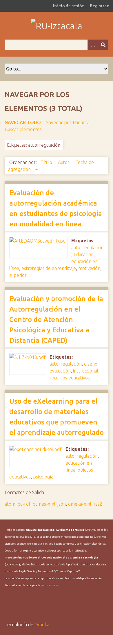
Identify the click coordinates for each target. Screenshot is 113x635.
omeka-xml (79, 503)
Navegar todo (23, 122)
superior (18, 275)
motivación (89, 268)
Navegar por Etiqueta (67, 122)
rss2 (98, 503)
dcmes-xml (44, 503)
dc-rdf (24, 503)
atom (10, 503)
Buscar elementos (23, 129)
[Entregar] (103, 45)
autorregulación (87, 247)
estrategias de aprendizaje (48, 268)
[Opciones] (93, 45)
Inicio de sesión (69, 5)
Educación (84, 254)
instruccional (85, 370)
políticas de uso (50, 585)
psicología (43, 476)
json (62, 503)
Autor (64, 162)
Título (46, 162)
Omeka (41, 624)
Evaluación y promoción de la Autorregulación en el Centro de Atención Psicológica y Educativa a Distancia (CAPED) (56, 319)
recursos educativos (70, 377)
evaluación (60, 370)
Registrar (99, 5)
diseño (90, 363)
